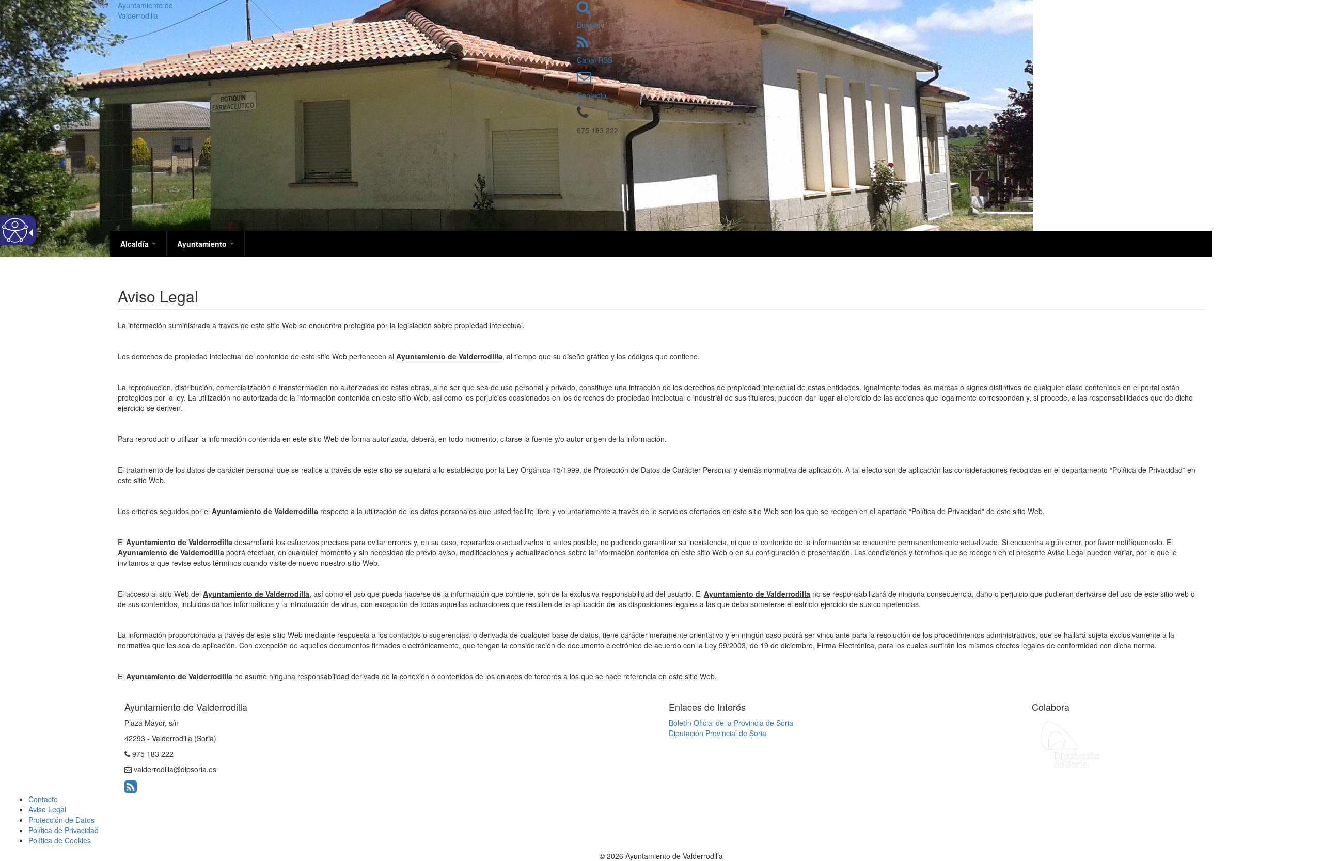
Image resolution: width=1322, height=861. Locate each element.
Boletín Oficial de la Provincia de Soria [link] (731, 723)
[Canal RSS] (582, 44)
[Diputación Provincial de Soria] (1070, 744)
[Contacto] (584, 79)
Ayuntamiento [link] (203, 243)
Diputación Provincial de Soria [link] (717, 733)
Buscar (588, 25)
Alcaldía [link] (135, 243)
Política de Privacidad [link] (63, 830)
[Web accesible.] (15, 230)
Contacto (591, 95)
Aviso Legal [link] (47, 809)
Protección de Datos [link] (61, 820)
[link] (130, 789)
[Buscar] (583, 9)
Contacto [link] (43, 799)
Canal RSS (594, 60)
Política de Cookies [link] (59, 840)
